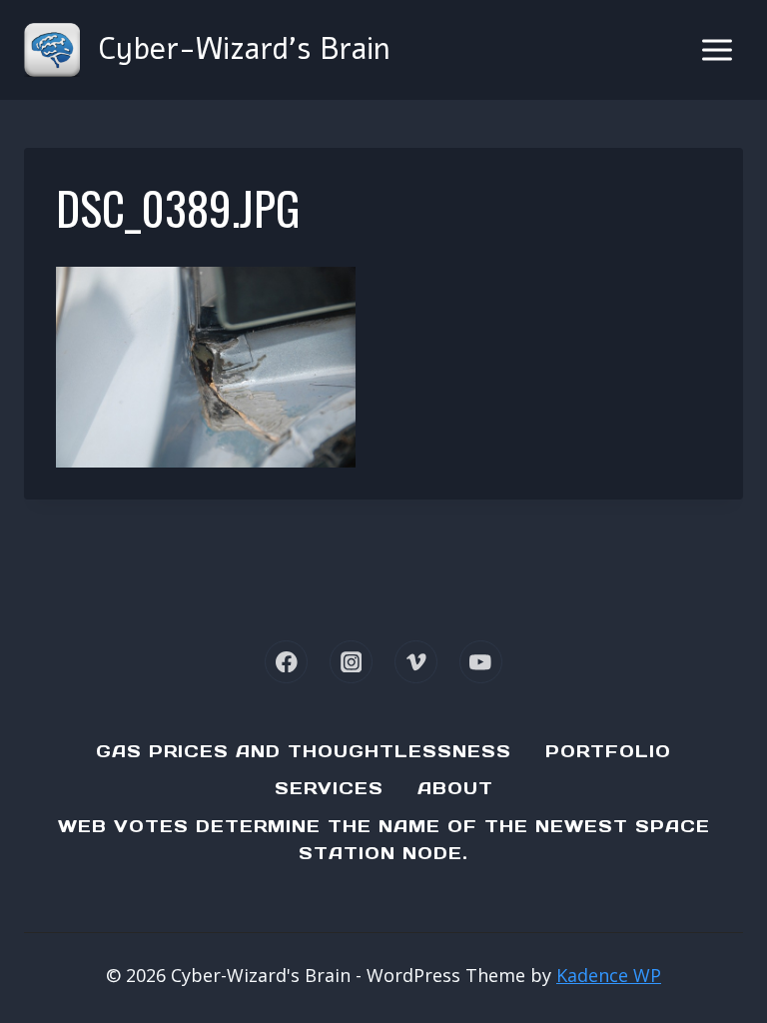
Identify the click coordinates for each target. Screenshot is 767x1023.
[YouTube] (480, 661)
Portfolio (608, 751)
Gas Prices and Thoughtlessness (303, 751)
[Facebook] (286, 661)
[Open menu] (716, 49)
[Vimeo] (415, 661)
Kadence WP (608, 975)
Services (329, 788)
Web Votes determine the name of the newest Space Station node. (384, 839)
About (455, 788)
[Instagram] (351, 661)
